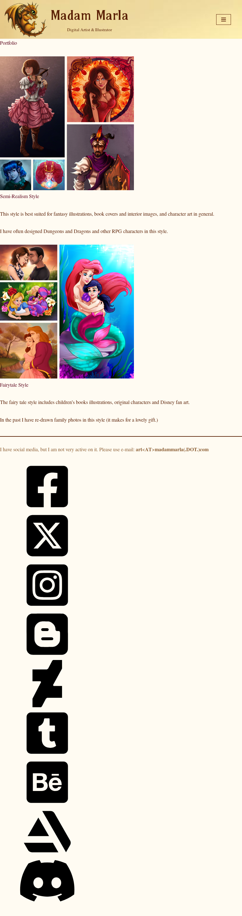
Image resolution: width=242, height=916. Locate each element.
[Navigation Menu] (223, 19)
